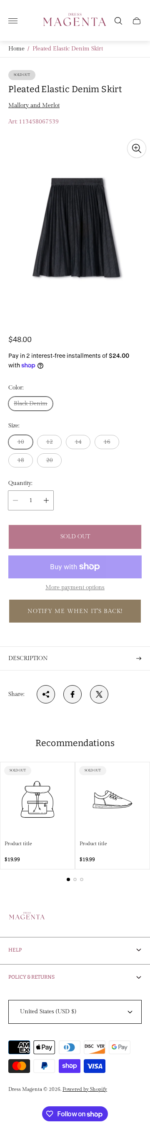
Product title (18, 844)
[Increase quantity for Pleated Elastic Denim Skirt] (46, 500)
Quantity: (20, 483)
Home (16, 48)
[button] (75, 611)
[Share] (46, 694)
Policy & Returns (31, 977)
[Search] (118, 21)
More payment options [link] (75, 587)
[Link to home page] (27, 917)
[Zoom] (137, 148)
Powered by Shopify (84, 1089)
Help (15, 950)
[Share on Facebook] (72, 694)
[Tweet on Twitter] (99, 694)
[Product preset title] (37, 799)
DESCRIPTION (28, 658)
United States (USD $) (48, 1011)
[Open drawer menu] (13, 21)
